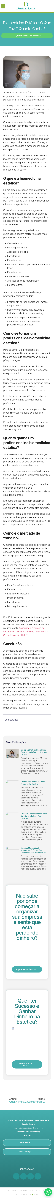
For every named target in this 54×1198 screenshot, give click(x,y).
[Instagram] (23, 1176)
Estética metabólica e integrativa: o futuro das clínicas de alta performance (33, 850)
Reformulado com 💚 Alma (27, 1194)
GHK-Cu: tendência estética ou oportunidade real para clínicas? (34, 816)
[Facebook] (30, 1176)
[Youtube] (37, 1176)
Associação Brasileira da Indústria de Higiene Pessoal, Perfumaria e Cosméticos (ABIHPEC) (25, 632)
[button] (3, 6)
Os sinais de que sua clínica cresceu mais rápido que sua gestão (34, 752)
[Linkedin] (16, 1176)
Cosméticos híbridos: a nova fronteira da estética (33, 783)
